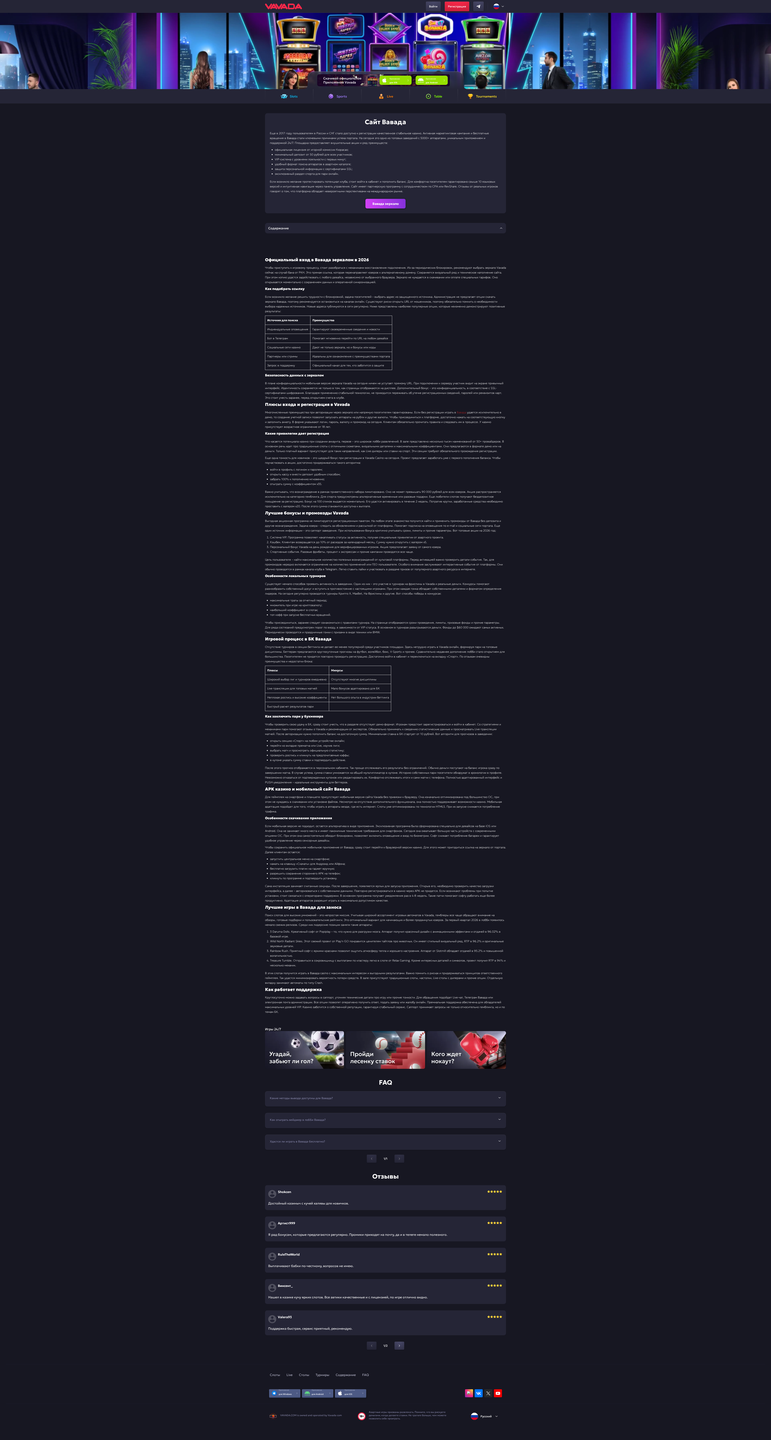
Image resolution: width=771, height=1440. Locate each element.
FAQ (365, 1375)
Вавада (461, 412)
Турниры (322, 1375)
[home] (283, 6)
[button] (766, 51)
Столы (304, 1375)
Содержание (346, 1375)
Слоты (275, 1375)
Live (290, 1375)
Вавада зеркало (385, 204)
